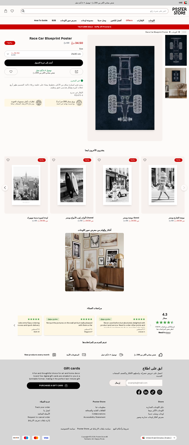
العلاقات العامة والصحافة (95, 410)
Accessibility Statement (94, 417)
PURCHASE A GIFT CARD (51, 385)
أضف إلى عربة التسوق (44, 63)
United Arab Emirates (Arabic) (158, 438)
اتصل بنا (46, 410)
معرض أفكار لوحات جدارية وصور (150, 417)
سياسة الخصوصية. (67, 428)
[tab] (12, 11)
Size (81, 48)
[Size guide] (76, 71)
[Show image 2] (176, 83)
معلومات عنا (100, 407)
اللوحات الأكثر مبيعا (156, 410)
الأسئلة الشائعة (44, 414)
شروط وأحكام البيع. (121, 428)
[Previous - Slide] (184, 187)
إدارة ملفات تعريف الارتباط (39, 420)
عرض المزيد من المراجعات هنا (94, 342)
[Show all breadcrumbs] (184, 32)
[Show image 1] (176, 50)
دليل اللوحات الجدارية (155, 407)
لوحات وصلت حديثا (156, 414)
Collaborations (98, 414)
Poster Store (100, 437)
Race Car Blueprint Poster (157, 32)
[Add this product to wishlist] (11, 71)
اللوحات (174, 32)
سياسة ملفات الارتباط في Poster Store (94, 428)
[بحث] (23, 11)
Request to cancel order (39, 417)
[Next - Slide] (5, 187)
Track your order (42, 407)
